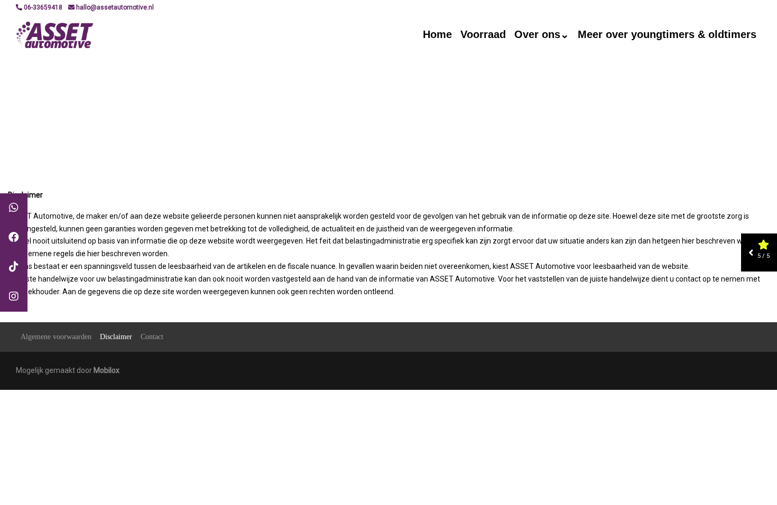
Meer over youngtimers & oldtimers (667, 34)
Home (437, 34)
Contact (152, 337)
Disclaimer (116, 337)
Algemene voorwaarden (56, 337)
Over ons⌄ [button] (541, 34)
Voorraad (483, 34)
